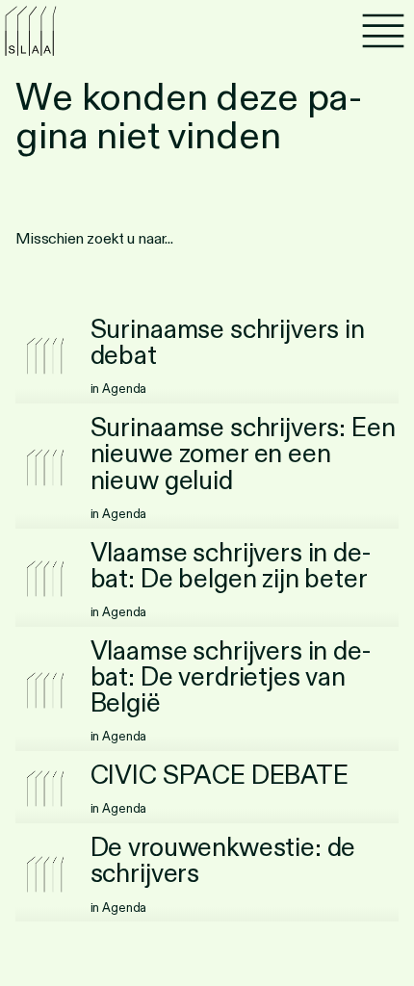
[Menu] (383, 31)
